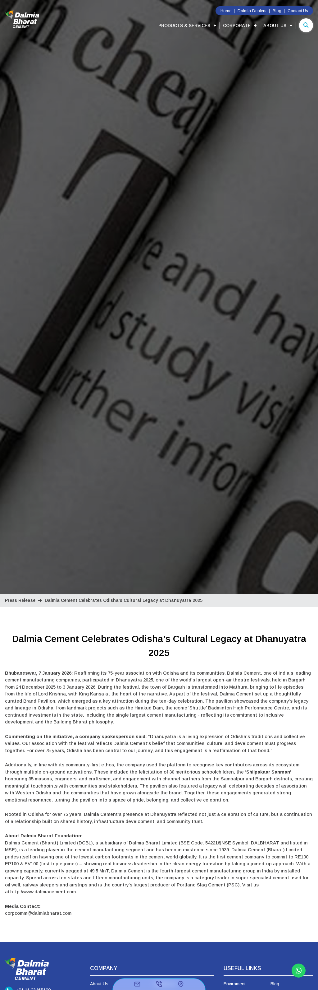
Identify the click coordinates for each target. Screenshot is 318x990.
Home (225, 10)
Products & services (184, 25)
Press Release (20, 600)
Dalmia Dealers (252, 10)
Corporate (237, 25)
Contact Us (298, 10)
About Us (274, 25)
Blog (277, 10)
